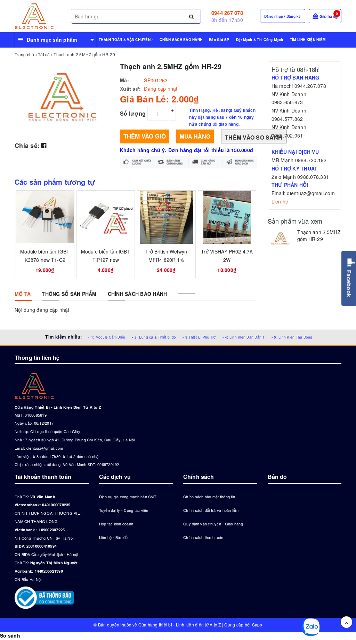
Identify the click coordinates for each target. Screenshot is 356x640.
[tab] (23, 294)
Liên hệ (280, 201)
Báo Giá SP (219, 39)
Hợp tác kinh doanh (116, 523)
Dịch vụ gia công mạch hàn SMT (127, 496)
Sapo (257, 624)
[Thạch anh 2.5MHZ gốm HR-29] (281, 239)
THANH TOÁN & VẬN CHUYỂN (125, 39)
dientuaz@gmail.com (44, 448)
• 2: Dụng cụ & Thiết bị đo (154, 337)
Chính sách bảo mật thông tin (209, 496)
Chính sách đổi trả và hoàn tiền (210, 510)
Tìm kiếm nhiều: (63, 336)
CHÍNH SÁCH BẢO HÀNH (181, 39)
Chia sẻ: (27, 145)
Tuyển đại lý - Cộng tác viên (123, 510)
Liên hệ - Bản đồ (113, 537)
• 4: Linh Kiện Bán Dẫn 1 (243, 337)
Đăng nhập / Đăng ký (282, 16)
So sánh (10, 635)
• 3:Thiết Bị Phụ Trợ (199, 337)
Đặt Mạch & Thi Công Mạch (259, 39)
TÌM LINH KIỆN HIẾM (308, 39)
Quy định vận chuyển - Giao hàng (213, 523)
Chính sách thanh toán (203, 537)
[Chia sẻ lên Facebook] (43, 145)
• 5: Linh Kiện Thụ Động (292, 337)
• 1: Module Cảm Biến (106, 337)
